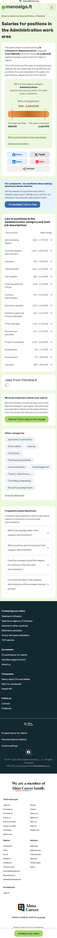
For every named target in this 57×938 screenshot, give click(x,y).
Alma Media (38, 766)
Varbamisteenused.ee (12, 879)
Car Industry (13, 453)
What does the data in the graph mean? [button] (27, 137)
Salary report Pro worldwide (16, 679)
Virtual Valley (35, 863)
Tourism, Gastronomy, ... (20, 474)
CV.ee (5, 854)
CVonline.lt (7, 846)
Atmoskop (7, 830)
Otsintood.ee (8, 867)
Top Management (40, 467)
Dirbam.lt (7, 859)
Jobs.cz (6, 805)
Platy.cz (33, 822)
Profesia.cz (8, 813)
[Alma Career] (28, 908)
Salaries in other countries (15, 625)
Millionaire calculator (12, 630)
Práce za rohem (9, 826)
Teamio (33, 809)
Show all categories (14, 495)
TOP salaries (8, 640)
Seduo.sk (34, 817)
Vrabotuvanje (35, 854)
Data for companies (11, 684)
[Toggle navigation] (51, 7)
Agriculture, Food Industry (20, 439)
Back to (23, 16)
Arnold (32, 805)
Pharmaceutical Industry (19, 460)
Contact (6, 703)
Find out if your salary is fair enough (26, 419)
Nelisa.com (7, 834)
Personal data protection (14, 739)
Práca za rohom (9, 822)
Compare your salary (28, 933)
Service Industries (16, 467)
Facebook (7, 708)
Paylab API (7, 688)
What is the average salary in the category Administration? (23, 532)
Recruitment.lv (9, 875)
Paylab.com (35, 830)
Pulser (32, 867)
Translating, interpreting (19, 480)
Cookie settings (10, 745)
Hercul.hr (34, 859)
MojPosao (34, 846)
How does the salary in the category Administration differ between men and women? (27, 584)
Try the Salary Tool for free (22, 204)
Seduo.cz (34, 813)
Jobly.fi (6, 893)
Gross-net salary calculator (15, 635)
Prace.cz (7, 817)
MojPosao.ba (35, 850)
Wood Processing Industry (20, 487)
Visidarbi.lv (7, 863)
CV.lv (5, 850)
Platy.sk (33, 826)
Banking (31, 446)
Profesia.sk (8, 809)
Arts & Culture (14, 446)
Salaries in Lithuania (11, 616)
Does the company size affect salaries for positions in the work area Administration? (26, 565)
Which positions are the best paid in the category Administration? (27, 547)
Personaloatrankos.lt (11, 871)
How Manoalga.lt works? (14, 659)
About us (6, 664)
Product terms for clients (14, 655)
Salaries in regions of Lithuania (17, 621)
